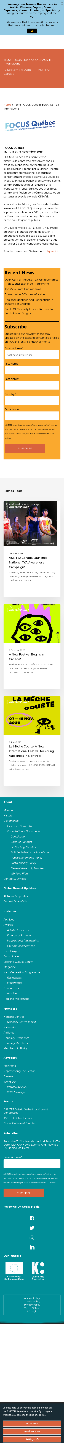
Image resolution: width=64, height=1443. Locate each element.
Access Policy (32, 1298)
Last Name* (12, 379)
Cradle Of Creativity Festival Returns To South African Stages (29, 311)
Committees (11, 956)
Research (9, 1076)
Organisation (12, 409)
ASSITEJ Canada (19, 507)
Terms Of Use (32, 1308)
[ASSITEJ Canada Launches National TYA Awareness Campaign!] (32, 549)
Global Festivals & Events (19, 1123)
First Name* (12, 363)
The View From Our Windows (23, 289)
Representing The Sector (19, 1071)
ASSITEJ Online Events (18, 1118)
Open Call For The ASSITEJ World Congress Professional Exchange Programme (31, 281)
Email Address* (14, 348)
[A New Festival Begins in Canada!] (32, 646)
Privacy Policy (32, 1304)
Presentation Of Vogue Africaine (25, 294)
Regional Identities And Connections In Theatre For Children (29, 301)
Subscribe (11, 1133)
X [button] (62, 3)
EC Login (32, 1311)
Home (8, 104)
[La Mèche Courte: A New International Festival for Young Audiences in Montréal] (32, 741)
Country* (10, 394)
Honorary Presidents (16, 1038)
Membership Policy (16, 1048)
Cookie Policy (32, 1301)
